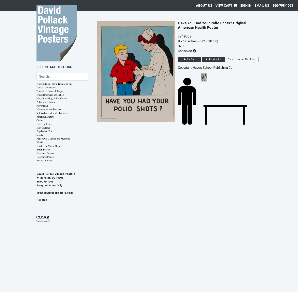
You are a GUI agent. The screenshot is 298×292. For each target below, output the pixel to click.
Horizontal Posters (45, 157)
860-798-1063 (282, 5)
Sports (39, 135)
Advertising (42, 105)
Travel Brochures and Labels (50, 94)
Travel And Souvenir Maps (49, 91)
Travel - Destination (46, 87)
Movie (39, 142)
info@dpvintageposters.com (54, 193)
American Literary (45, 116)
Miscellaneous (43, 127)
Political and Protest (46, 102)
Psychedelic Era (44, 131)
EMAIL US (262, 5)
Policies (41, 200)
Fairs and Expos (44, 124)
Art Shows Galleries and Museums (53, 138)
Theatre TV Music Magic (48, 146)
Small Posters (43, 149)
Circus (39, 120)
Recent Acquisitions (54, 67)
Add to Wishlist (213, 59)
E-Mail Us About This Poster (242, 59)
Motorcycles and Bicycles (48, 109)
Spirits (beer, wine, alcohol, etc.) (52, 113)
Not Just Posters (44, 160)
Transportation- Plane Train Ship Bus (54, 84)
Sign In (245, 5)
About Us (204, 5)
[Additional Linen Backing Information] (194, 51)
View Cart (224, 5)
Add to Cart (189, 59)
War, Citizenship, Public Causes (51, 98)
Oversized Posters (45, 153)
